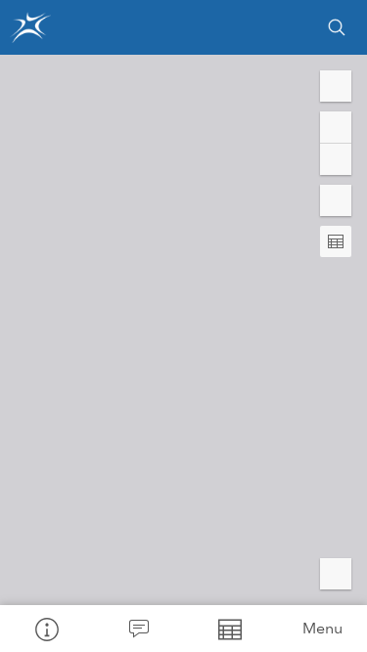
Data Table (230, 628)
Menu (322, 628)
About (46, 628)
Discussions (138, 628)
